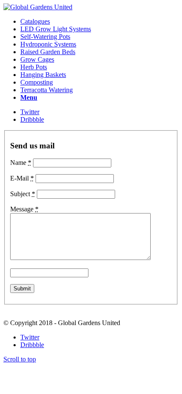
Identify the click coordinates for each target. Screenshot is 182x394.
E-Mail (22, 178)
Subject (22, 193)
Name (20, 162)
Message (24, 209)
